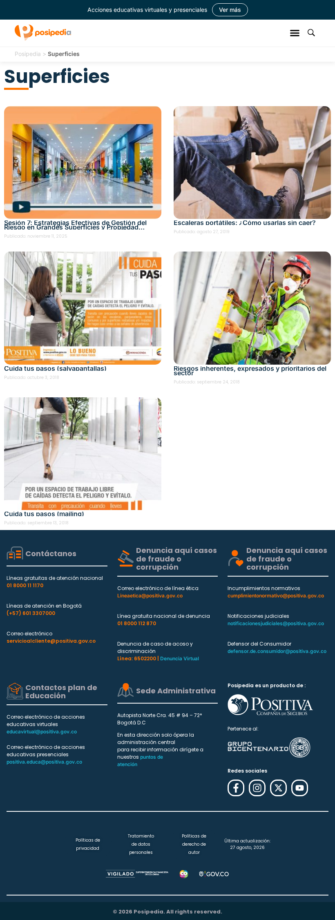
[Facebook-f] (236, 788)
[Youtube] (299, 788)
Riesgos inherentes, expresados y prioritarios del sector (250, 370)
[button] (295, 32)
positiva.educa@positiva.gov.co (44, 762)
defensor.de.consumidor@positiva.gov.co (277, 651)
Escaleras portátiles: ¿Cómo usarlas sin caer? (245, 223)
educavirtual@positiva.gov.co (42, 731)
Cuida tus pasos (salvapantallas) (55, 368)
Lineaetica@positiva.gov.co (150, 596)
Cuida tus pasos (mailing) (44, 514)
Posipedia (28, 53)
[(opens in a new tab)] (252, 162)
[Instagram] (257, 788)
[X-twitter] (278, 788)
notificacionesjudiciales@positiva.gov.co (276, 623)
